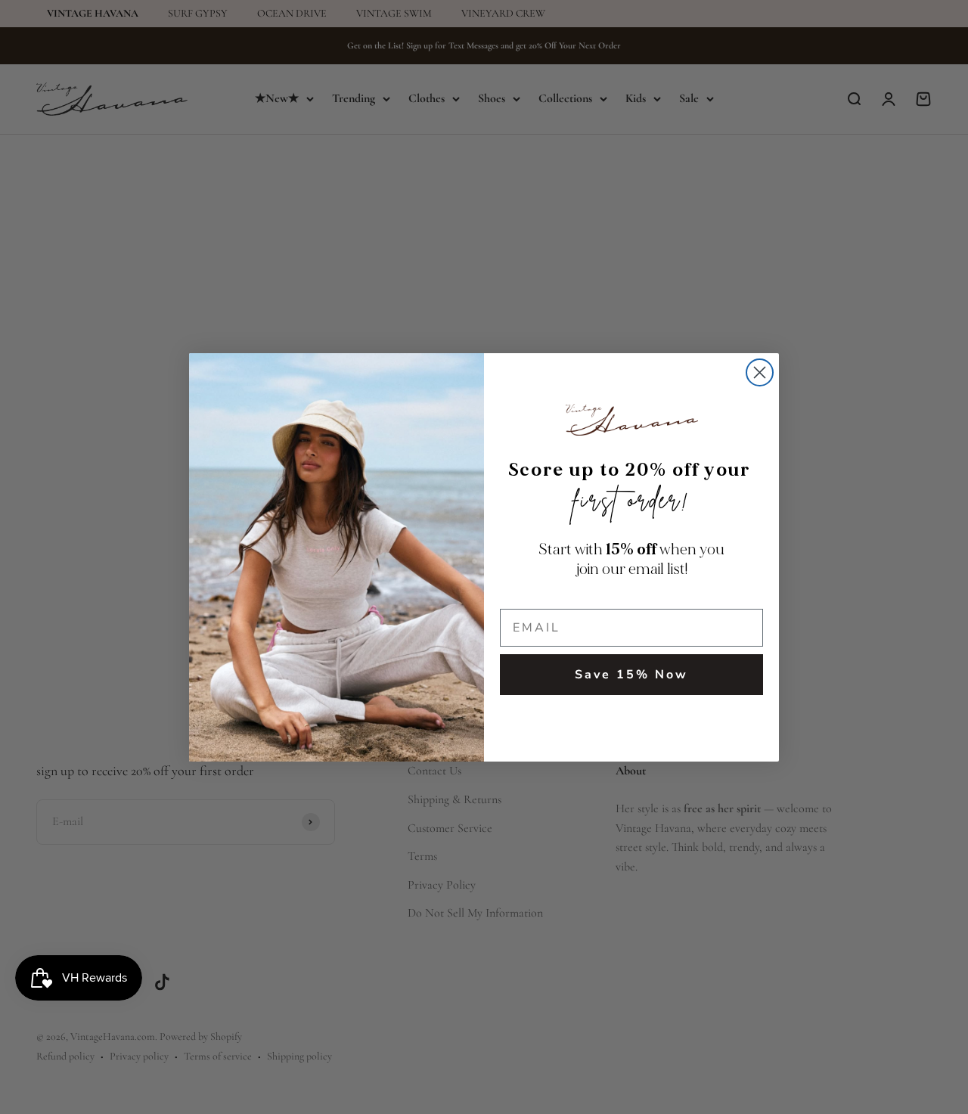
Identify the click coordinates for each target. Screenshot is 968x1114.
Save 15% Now (631, 674)
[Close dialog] (759, 372)
